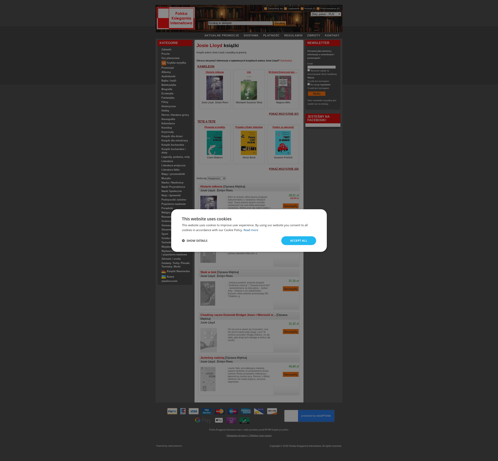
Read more (251, 230)
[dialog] (249, 230)
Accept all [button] (298, 240)
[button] (194, 240)
